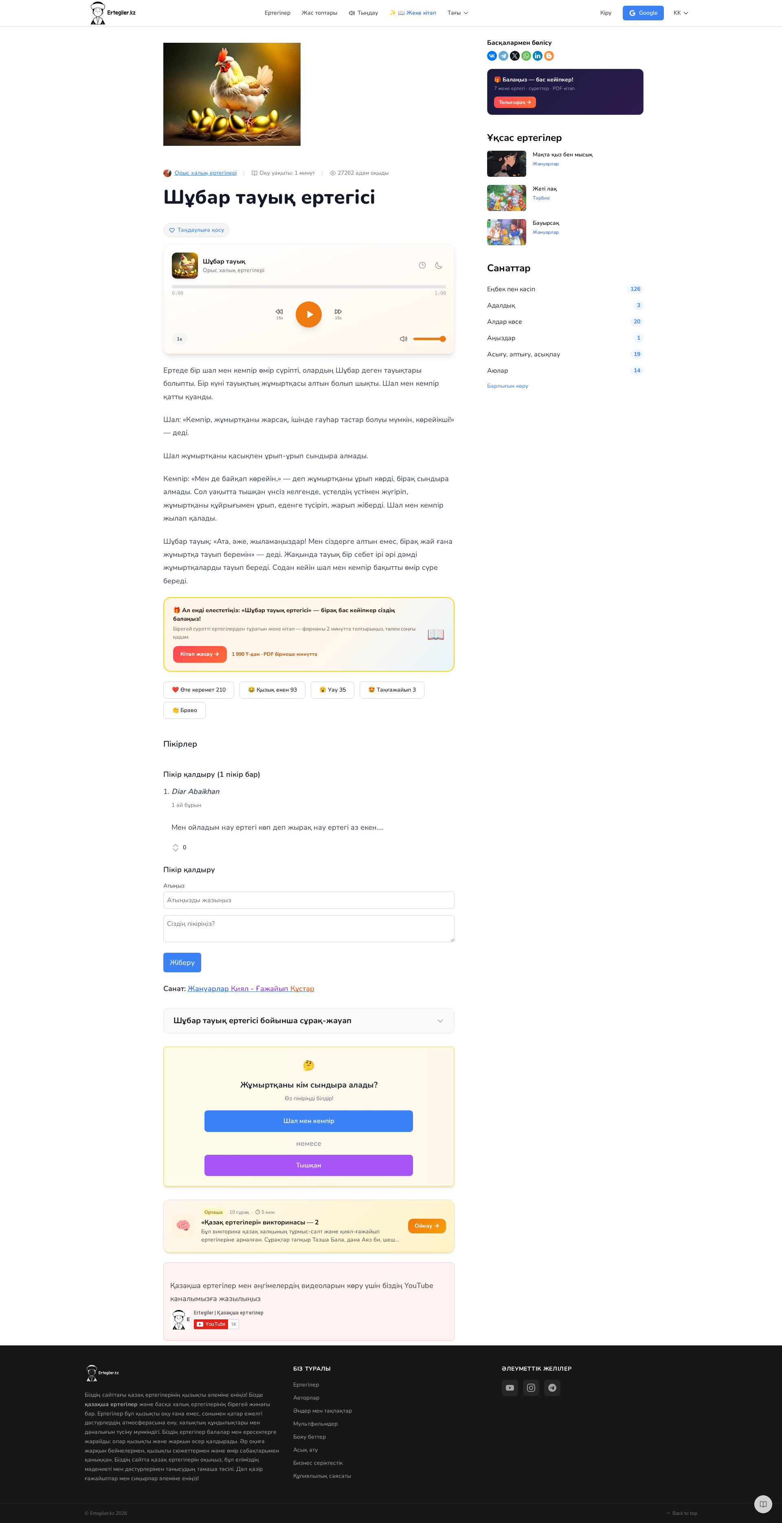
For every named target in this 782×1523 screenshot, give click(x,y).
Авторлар (306, 1398)
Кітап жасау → (200, 654)
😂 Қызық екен (272, 690)
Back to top (684, 1513)
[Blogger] (549, 56)
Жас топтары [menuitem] (319, 13)
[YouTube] (510, 1388)
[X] (515, 56)
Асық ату (305, 1450)
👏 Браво (184, 710)
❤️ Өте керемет (199, 690)
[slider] (309, 286)
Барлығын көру (507, 386)
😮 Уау (332, 690)
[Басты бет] (113, 13)
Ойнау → (427, 1226)
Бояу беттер (309, 1437)
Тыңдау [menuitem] (367, 13)
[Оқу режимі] (763, 1504)
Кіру (605, 13)
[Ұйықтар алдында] (438, 265)
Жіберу (182, 962)
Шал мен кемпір (308, 1120)
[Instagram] (531, 1388)
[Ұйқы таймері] (422, 265)
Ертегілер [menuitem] (277, 13)
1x (179, 339)
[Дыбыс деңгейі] (403, 338)
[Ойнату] (309, 314)
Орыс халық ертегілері (206, 173)
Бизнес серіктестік (318, 1463)
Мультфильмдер (315, 1424)
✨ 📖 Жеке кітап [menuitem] (412, 13)
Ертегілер (306, 1385)
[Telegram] (503, 56)
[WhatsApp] (526, 56)
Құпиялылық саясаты (322, 1476)
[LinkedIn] (538, 56)
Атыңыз (174, 886)
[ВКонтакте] (492, 56)
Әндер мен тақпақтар (322, 1411)
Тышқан (308, 1165)
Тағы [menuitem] (455, 13)
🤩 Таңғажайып (392, 690)
